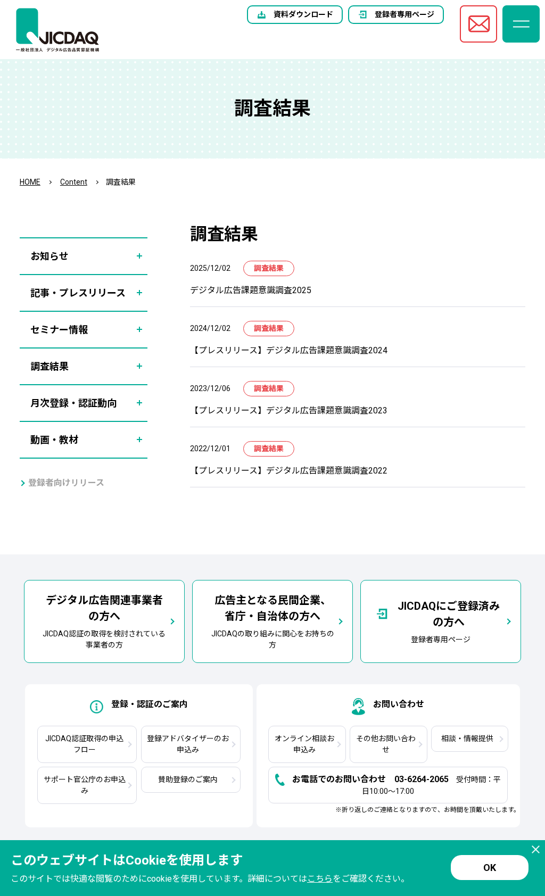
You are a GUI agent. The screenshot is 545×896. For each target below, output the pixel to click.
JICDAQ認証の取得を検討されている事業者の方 (104, 621)
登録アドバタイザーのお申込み (188, 744)
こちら (320, 879)
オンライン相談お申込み (304, 744)
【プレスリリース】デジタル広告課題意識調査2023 (288, 410)
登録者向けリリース (66, 483)
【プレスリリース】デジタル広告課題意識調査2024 (288, 350)
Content (73, 182)
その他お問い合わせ (386, 744)
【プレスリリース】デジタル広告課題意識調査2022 (288, 471)
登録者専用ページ (404, 14)
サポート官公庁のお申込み (85, 785)
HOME (30, 182)
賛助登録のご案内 (188, 779)
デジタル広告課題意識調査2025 (250, 290)
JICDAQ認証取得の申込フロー (84, 744)
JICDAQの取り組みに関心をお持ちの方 (272, 621)
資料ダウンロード (303, 14)
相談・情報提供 (467, 738)
